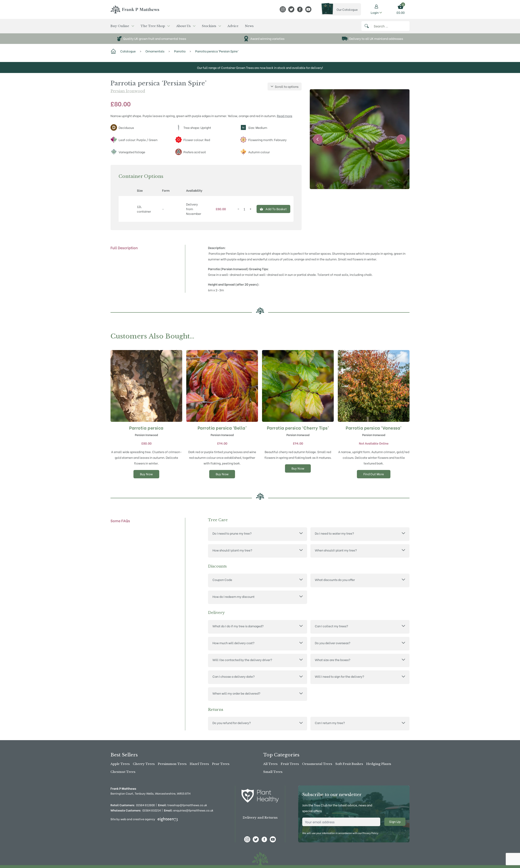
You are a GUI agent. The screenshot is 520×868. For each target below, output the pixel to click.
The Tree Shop (153, 26)
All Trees (270, 764)
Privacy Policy (370, 833)
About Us (183, 26)
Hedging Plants (378, 764)
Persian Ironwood (127, 91)
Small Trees (272, 772)
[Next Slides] (401, 139)
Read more (284, 115)
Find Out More (373, 474)
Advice (233, 26)
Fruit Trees (290, 764)
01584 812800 (145, 805)
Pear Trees (220, 764)
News (249, 26)
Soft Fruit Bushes (349, 764)
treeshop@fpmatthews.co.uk (182, 805)
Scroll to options (286, 86)
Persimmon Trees (172, 764)
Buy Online (119, 26)
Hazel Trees (199, 764)
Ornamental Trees (317, 764)
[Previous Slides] (318, 139)
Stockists (209, 26)
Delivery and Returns (260, 817)
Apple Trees (120, 764)
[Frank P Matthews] (134, 9)
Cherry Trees (144, 764)
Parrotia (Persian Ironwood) (228, 268)
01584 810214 (151, 810)
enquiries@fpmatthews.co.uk (188, 810)
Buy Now (146, 474)
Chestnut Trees (122, 772)
